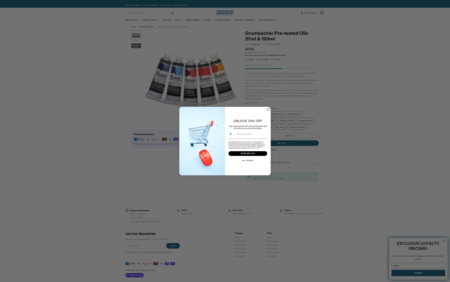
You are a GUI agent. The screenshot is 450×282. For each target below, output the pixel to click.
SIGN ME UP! (248, 153)
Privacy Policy (251, 148)
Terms (257, 148)
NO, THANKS (247, 160)
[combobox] (232, 134)
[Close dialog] (268, 109)
